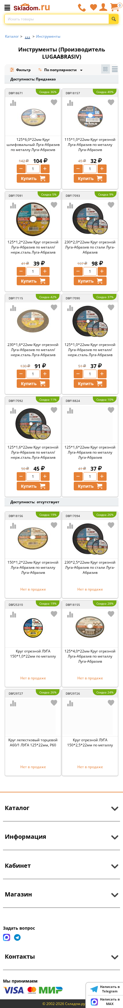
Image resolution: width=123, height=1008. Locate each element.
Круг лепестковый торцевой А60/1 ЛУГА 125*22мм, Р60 (33, 742)
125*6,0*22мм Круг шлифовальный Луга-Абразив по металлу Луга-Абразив (33, 144)
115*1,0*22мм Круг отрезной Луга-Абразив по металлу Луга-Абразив (90, 144)
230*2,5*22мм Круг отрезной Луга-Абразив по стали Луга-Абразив (90, 567)
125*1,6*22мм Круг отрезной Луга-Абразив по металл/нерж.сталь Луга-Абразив (33, 452)
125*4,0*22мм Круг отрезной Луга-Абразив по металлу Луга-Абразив (90, 656)
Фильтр (23, 69)
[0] (114, 9)
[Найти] (114, 19)
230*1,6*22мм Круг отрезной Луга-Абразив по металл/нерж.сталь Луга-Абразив (33, 349)
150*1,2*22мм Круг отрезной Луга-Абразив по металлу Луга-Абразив (33, 567)
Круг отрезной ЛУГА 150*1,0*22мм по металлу (33, 654)
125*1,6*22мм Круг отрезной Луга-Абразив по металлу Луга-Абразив (90, 452)
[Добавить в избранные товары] (54, 102)
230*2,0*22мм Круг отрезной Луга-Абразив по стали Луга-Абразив (90, 247)
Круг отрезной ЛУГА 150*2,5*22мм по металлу (90, 742)
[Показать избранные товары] (93, 7)
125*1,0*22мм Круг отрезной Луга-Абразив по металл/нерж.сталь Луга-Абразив (90, 349)
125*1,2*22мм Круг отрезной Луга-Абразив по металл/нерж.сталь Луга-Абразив (33, 247)
